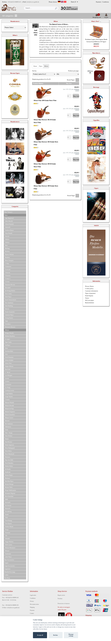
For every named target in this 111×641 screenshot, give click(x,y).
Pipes (40, 66)
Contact (32, 613)
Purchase (60, 598)
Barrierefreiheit (89, 302)
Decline (55, 635)
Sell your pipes (89, 300)
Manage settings (71, 635)
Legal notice (33, 595)
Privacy (32, 601)
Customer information (91, 291)
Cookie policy (89, 288)
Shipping (32, 607)
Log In (106, 17)
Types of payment (90, 293)
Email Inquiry (89, 295)
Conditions (105, 2)
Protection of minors (64, 603)
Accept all (40, 635)
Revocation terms (34, 604)
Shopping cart (97, 17)
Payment (98, 2)
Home (35, 66)
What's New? (95, 21)
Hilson (46, 66)
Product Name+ (38, 83)
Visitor (87, 298)
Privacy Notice (89, 286)
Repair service (61, 595)
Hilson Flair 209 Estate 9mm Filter (45, 100)
